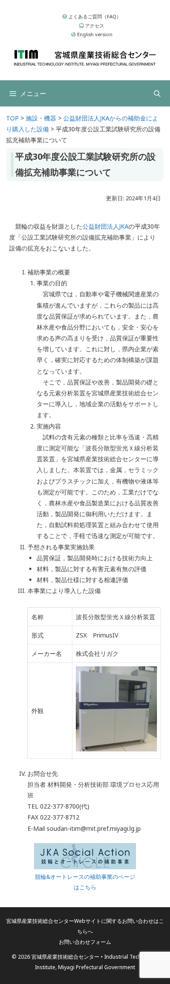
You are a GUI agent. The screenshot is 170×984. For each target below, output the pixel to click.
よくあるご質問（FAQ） (94, 16)
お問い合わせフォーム (85, 942)
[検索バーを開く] (157, 93)
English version (94, 34)
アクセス (94, 25)
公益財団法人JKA (105, 226)
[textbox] (94, 550)
